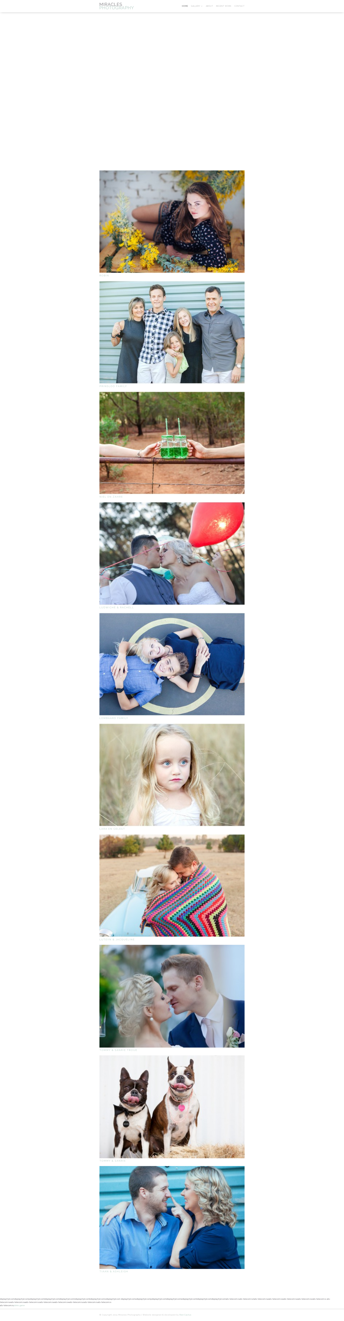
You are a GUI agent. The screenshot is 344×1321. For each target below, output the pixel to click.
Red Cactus (185, 1315)
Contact (239, 6)
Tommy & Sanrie (112, 1160)
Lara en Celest (112, 828)
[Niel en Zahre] (172, 442)
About (209, 6)
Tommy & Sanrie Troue (118, 1050)
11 (177, 134)
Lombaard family (113, 718)
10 (175, 134)
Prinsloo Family (113, 386)
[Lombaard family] (172, 664)
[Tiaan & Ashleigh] (172, 1217)
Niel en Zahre (111, 496)
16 (189, 134)
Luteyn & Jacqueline (117, 939)
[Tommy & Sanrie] (172, 1106)
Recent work (223, 6)
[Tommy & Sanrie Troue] (172, 996)
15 (186, 134)
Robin (104, 275)
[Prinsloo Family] (172, 332)
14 (184, 134)
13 (182, 134)
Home (185, 6)
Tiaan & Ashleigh (113, 1271)
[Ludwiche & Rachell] (172, 553)
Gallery (195, 6)
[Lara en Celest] (172, 774)
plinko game (19, 1305)
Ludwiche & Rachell (116, 607)
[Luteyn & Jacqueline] (172, 885)
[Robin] (172, 221)
